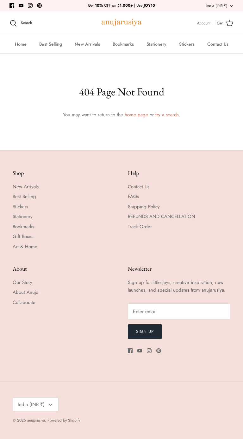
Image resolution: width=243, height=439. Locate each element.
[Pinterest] (39, 5)
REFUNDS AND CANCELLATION (161, 216)
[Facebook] (11, 5)
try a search (167, 114)
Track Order (140, 226)
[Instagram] (30, 5)
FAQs (133, 196)
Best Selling (50, 44)
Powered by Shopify (63, 420)
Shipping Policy (144, 206)
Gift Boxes (23, 236)
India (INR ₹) (216, 6)
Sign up (145, 331)
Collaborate (24, 302)
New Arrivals (87, 44)
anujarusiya (36, 420)
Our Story (22, 282)
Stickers (187, 44)
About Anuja (25, 292)
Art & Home (25, 246)
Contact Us (217, 44)
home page (136, 114)
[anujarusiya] (121, 23)
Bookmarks (123, 44)
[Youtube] (21, 5)
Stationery (156, 44)
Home (21, 44)
